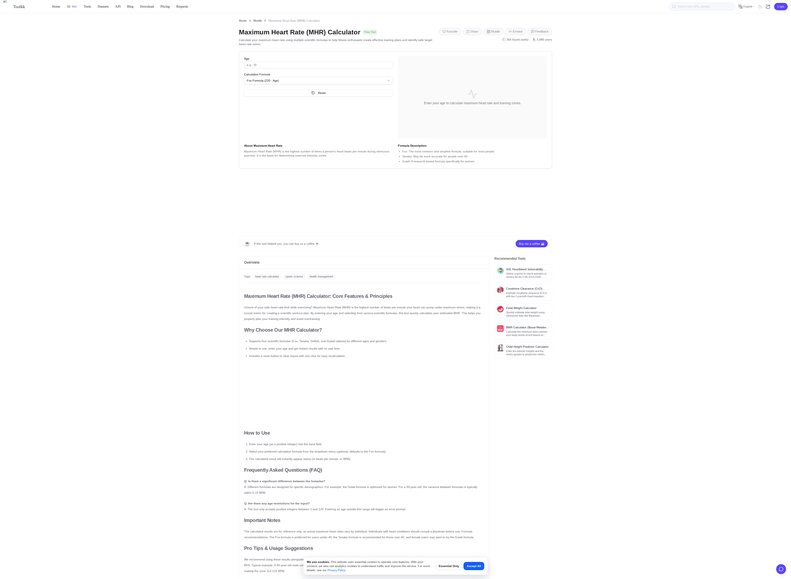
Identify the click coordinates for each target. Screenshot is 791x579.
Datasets (103, 6)
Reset (322, 93)
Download (147, 6)
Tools (87, 6)
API (118, 6)
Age (246, 58)
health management (321, 276)
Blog (130, 6)
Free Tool (370, 32)
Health (257, 20)
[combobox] (318, 80)
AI (71, 6)
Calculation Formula (257, 74)
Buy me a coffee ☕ (531, 243)
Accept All (474, 566)
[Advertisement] (395, 202)
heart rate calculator (267, 276)
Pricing (165, 6)
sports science (294, 276)
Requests (182, 6)
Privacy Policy (336, 570)
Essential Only (449, 566)
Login (780, 6)
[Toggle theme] (760, 6)
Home (56, 6)
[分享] (768, 6)
